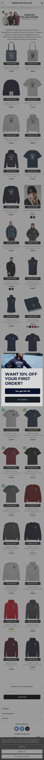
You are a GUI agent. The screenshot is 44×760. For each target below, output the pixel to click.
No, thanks (22, 400)
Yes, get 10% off (22, 391)
